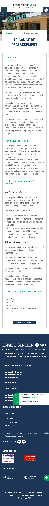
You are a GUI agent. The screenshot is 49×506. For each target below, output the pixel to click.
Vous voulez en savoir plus (24, 322)
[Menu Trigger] (4, 10)
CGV (18, 495)
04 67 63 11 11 (8, 413)
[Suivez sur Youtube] (24, 442)
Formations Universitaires (12, 375)
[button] (46, 10)
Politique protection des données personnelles (24, 492)
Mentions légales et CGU (32, 495)
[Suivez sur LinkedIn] (19, 442)
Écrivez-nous (7, 418)
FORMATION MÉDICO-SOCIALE (17, 365)
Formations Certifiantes (12, 372)
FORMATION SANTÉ (12, 388)
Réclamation (10, 495)
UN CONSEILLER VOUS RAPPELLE (32, 395)
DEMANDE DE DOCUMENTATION (31, 402)
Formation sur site (9, 382)
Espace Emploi (18, 433)
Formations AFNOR (10, 377)
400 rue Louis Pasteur (11, 423)
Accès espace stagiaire (14, 436)
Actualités (6, 433)
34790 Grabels (8, 425)
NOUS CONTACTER (11, 407)
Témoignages (32, 433)
